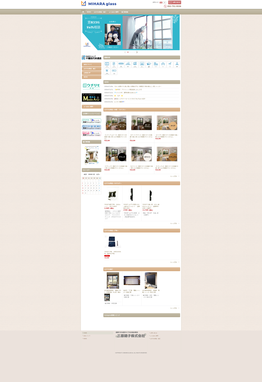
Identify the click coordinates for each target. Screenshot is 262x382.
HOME (85, 333)
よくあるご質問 (88, 106)
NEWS (86, 77)
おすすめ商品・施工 (90, 68)
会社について (88, 64)
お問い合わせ (176, 2)
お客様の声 (87, 73)
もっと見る (173, 176)
